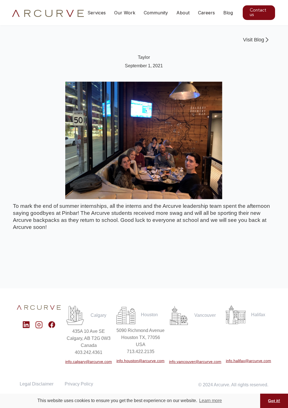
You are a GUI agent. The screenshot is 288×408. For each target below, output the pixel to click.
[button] (125, 12)
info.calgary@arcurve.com (88, 361)
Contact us (258, 12)
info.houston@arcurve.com (140, 360)
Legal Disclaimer (36, 384)
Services (96, 12)
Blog (228, 12)
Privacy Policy (79, 384)
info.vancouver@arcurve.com (195, 361)
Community (156, 12)
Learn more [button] (210, 400)
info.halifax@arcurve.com (248, 360)
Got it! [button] (274, 400)
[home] (48, 13)
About (183, 12)
